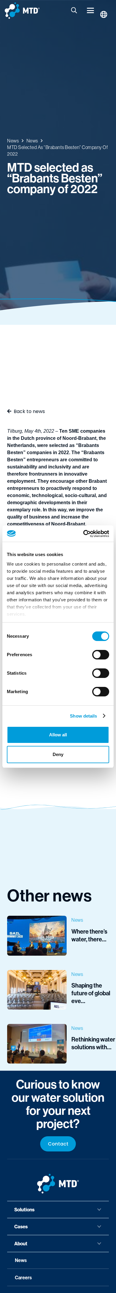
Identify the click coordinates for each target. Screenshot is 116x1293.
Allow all (58, 734)
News (21, 1260)
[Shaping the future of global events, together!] (58, 990)
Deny (58, 754)
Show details (83, 715)
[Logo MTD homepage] (22, 10)
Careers (23, 1277)
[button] (74, 10)
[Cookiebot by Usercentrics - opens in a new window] (83, 534)
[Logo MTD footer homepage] (58, 1183)
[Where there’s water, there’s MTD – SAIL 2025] (58, 935)
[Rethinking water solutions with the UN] (58, 1044)
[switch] (100, 654)
